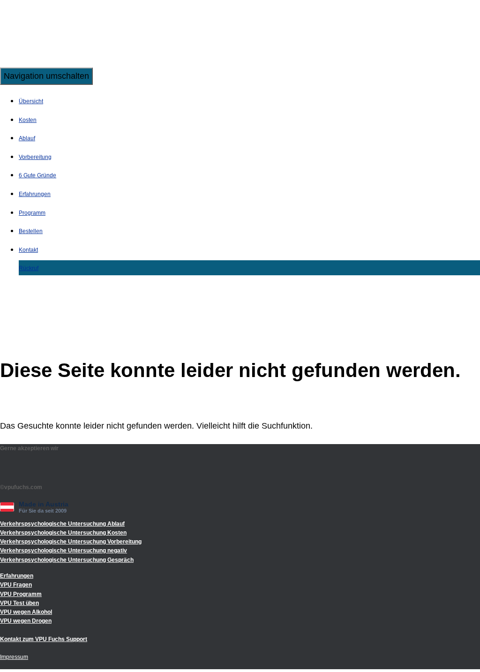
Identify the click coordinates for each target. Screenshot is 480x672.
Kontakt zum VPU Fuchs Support (43, 639)
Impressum (14, 657)
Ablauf (27, 138)
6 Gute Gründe (37, 175)
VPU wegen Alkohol (26, 612)
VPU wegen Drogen (26, 621)
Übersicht (31, 101)
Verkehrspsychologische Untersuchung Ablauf (62, 524)
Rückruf (28, 268)
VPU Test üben (19, 603)
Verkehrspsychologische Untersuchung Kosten (63, 532)
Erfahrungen (35, 194)
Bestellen (31, 231)
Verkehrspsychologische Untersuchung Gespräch (67, 560)
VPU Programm (21, 594)
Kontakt (28, 250)
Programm (32, 213)
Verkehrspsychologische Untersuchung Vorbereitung (71, 541)
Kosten (28, 120)
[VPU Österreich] (58, 60)
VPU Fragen (16, 584)
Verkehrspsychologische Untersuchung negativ (63, 550)
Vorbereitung (35, 157)
